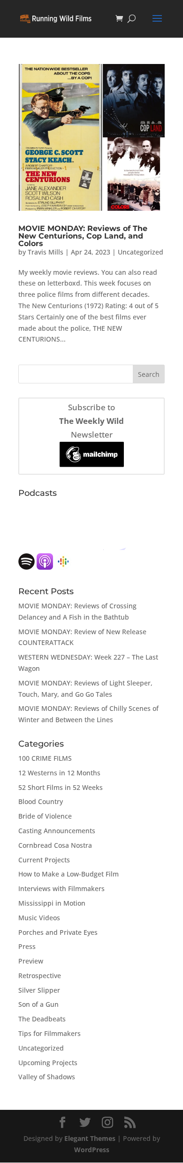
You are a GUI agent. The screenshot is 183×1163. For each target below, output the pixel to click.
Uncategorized (140, 251)
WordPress (91, 1149)
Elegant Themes (89, 1138)
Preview (30, 960)
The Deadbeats (42, 1018)
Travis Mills (45, 251)
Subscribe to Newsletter (91, 421)
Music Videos (39, 917)
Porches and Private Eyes (58, 932)
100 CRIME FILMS (45, 758)
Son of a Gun (38, 1004)
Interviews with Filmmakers (61, 888)
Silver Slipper (39, 990)
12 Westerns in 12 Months (59, 772)
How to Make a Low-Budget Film (68, 873)
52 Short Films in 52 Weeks (60, 787)
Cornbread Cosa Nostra (55, 845)
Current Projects (44, 859)
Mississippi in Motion (51, 903)
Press (27, 946)
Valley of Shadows (46, 1076)
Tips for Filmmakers (49, 1033)
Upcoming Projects (47, 1062)
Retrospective (39, 975)
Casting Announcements (56, 830)
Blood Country (40, 801)
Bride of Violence (45, 816)
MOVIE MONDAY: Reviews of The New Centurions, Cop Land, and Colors (82, 236)
